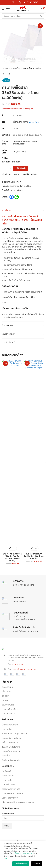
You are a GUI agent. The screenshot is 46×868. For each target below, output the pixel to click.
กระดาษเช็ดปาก (17, 190)
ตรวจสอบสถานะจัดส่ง (11, 789)
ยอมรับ (37, 863)
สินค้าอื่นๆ (6, 756)
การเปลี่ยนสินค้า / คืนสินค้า (13, 793)
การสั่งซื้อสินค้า (8, 776)
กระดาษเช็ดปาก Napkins (32, 68)
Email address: (8, 813)
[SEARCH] (41, 16)
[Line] (16, 197)
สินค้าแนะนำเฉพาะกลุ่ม (11, 760)
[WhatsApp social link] (13, 2)
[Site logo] (23, 8)
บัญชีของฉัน (7, 771)
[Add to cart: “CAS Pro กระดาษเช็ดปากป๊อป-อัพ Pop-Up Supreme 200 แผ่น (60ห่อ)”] (10, 548)
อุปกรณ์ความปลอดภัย (11, 751)
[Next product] (9, 74)
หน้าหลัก (5, 68)
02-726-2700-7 (19, 601)
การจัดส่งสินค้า (8, 784)
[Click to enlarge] (7, 59)
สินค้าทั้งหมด (7, 687)
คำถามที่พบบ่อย (8, 714)
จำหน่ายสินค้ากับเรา (10, 709)
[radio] (6, 161)
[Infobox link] (28, 2)
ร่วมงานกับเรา (8, 705)
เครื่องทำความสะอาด (10, 742)
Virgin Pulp (34, 122)
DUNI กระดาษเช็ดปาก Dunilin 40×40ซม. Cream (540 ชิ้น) (34, 556)
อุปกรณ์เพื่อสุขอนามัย (11, 747)
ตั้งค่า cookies (21, 863)
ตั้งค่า (6, 859)
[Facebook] (11, 197)
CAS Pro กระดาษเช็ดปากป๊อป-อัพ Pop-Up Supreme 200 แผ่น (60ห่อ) (12, 557)
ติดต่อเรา (5, 696)
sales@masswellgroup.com (25, 669)
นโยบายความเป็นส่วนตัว (23, 854)
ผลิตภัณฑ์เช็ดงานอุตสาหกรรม (14, 733)
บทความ (5, 700)
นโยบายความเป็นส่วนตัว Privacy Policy (18, 802)
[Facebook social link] (9, 2)
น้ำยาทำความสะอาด (10, 725)
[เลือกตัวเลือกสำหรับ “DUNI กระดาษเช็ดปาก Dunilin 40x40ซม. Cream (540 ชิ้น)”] (31, 548)
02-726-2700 (17, 664)
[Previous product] (3, 74)
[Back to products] (6, 74)
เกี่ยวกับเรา (6, 691)
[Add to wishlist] (14, 548)
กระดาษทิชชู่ (15, 68)
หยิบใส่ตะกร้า (21, 168)
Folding (5, 158)
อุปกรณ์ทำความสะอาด (11, 738)
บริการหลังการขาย (10, 798)
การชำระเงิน (7, 780)
